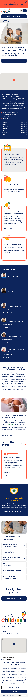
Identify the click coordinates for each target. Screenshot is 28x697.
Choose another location (8, 21)
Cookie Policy (5, 695)
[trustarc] (23, 695)
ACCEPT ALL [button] (14, 691)
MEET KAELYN (5, 357)
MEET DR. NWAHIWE (7, 313)
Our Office (7, 169)
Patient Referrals (7, 629)
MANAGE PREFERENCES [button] (14, 687)
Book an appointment (14, 16)
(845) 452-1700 (7, 660)
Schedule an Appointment (14, 598)
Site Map (4, 631)
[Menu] (25, 10)
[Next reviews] (26, 444)
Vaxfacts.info (6, 435)
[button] (14, 79)
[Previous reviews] (21, 444)
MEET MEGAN (5, 327)
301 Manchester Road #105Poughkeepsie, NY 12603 (10, 657)
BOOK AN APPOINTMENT (14, 61)
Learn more (7, 196)
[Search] (21, 10)
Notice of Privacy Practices (10, 626)
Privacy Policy (11, 695)
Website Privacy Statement (10, 633)
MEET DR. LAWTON (6, 283)
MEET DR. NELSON (6, 298)
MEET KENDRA (5, 342)
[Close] (26, 2)
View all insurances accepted (13, 511)
